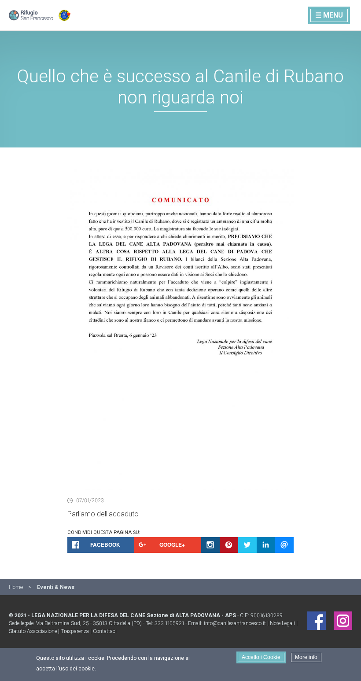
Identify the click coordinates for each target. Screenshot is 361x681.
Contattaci (105, 631)
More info (306, 657)
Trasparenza (75, 631)
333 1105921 (169, 623)
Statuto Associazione (33, 631)
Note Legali (282, 623)
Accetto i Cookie (261, 657)
